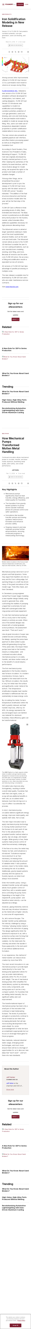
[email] (22, 52)
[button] (3, 4)
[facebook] (9, 52)
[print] (28, 52)
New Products (6, 14)
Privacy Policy (21, 1320)
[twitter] (15, 52)
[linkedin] (12, 52)
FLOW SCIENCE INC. (10, 91)
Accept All (15, 1325)
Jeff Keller (15, 470)
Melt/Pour (5, 433)
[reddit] (18, 52)
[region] (15, 1321)
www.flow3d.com (12, 287)
